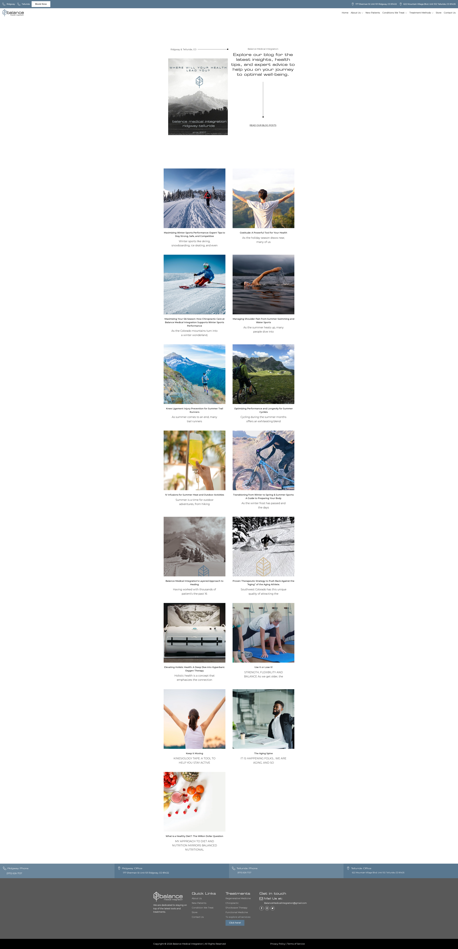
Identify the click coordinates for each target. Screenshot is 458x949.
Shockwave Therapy (236, 907)
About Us (356, 12)
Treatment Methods (420, 12)
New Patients (373, 12)
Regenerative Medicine (238, 898)
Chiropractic (232, 903)
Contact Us (450, 12)
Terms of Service (296, 944)
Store (438, 12)
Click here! (235, 922)
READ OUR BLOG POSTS (263, 125)
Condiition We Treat (202, 907)
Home (345, 12)
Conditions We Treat (393, 12)
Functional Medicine (237, 912)
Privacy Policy (277, 944)
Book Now (41, 4)
